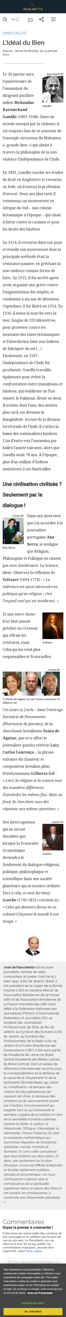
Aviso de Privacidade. (40, 1293)
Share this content (41, 19)
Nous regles (34, 1250)
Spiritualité (15, 33)
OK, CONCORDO (33, 1311)
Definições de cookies (33, 1302)
